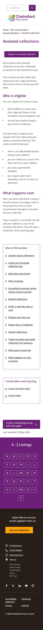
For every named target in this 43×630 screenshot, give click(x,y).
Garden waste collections (21, 255)
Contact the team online (19, 388)
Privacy (8, 605)
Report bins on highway (20, 324)
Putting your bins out (19, 317)
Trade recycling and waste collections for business (21, 341)
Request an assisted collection (21, 54)
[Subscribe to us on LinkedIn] (20, 586)
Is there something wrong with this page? (19, 424)
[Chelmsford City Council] (21, 18)
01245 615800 (14, 395)
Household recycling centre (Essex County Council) (22, 290)
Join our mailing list (19, 530)
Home (5, 29)
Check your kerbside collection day (18, 264)
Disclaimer (26, 599)
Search (32, 8)
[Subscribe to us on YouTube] (26, 586)
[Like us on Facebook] (6, 586)
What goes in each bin (19, 350)
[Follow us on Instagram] (33, 586)
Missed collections (17, 299)
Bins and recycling (19, 29)
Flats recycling (15, 281)
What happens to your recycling (19, 359)
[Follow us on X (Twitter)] (13, 586)
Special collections (11, 33)
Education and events (19, 273)
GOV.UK (25, 605)
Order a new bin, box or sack (20, 308)
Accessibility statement (10, 600)
